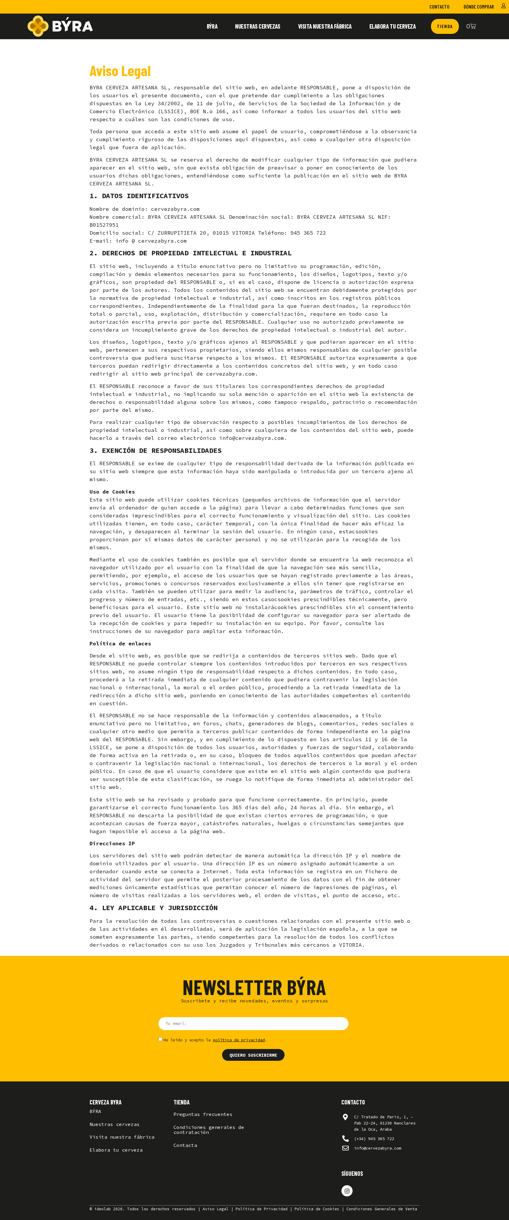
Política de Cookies (317, 1208)
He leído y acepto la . (215, 1040)
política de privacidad (239, 1040)
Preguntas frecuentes (202, 1114)
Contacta (185, 1145)
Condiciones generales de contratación (208, 1129)
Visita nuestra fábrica (325, 26)
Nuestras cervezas (257, 26)
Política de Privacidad (261, 1208)
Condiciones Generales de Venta (381, 1208)
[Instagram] (347, 1190)
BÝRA (212, 26)
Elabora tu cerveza (392, 26)
